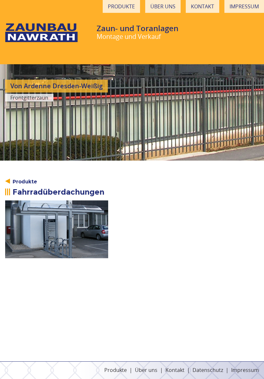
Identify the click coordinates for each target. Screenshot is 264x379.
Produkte (121, 6)
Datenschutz (208, 370)
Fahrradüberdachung (56, 229)
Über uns (162, 6)
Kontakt (202, 6)
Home (41, 32)
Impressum (244, 6)
